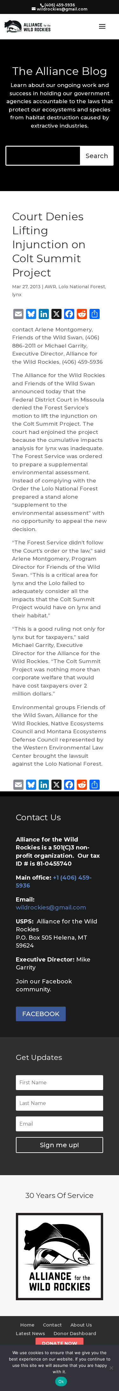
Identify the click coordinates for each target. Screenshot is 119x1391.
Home (27, 1325)
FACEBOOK (40, 1014)
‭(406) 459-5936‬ (59, 5)
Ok (61, 1381)
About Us (81, 1325)
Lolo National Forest (81, 287)
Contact (52, 1325)
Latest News (30, 1333)
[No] (111, 1368)
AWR (50, 287)
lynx (17, 294)
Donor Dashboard (75, 1333)
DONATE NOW (59, 1343)
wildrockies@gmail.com (51, 907)
